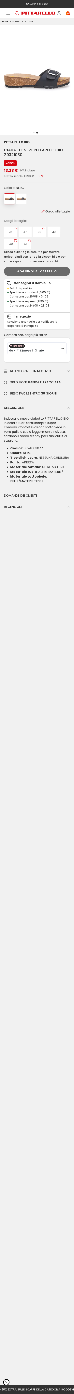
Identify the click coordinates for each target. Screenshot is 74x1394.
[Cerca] (17, 13)
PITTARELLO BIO (17, 142)
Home (5, 21)
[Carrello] (68, 13)
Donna (16, 21)
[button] (37, 133)
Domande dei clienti (20, 495)
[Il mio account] (59, 13)
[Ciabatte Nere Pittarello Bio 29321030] (9, 198)
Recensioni (13, 506)
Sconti (28, 21)
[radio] (11, 232)
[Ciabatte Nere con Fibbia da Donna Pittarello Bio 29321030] (21, 198)
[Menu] (8, 13)
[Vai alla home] (38, 13)
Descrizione (14, 407)
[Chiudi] (6, 1382)
